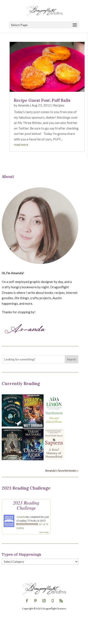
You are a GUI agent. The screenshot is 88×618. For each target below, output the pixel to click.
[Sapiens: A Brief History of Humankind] (54, 459)
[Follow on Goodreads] (52, 600)
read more (21, 144)
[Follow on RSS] (61, 600)
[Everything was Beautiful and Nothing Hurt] (12, 425)
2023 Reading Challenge (26, 505)
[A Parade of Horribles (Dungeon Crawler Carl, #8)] (33, 427)
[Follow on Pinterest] (35, 600)
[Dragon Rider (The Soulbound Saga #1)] (33, 459)
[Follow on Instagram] (44, 600)
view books (44, 532)
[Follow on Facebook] (26, 600)
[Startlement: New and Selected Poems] (54, 425)
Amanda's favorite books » (61, 470)
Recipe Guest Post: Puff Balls (42, 100)
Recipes (58, 105)
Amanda (23, 105)
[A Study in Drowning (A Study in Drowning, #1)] (12, 459)
